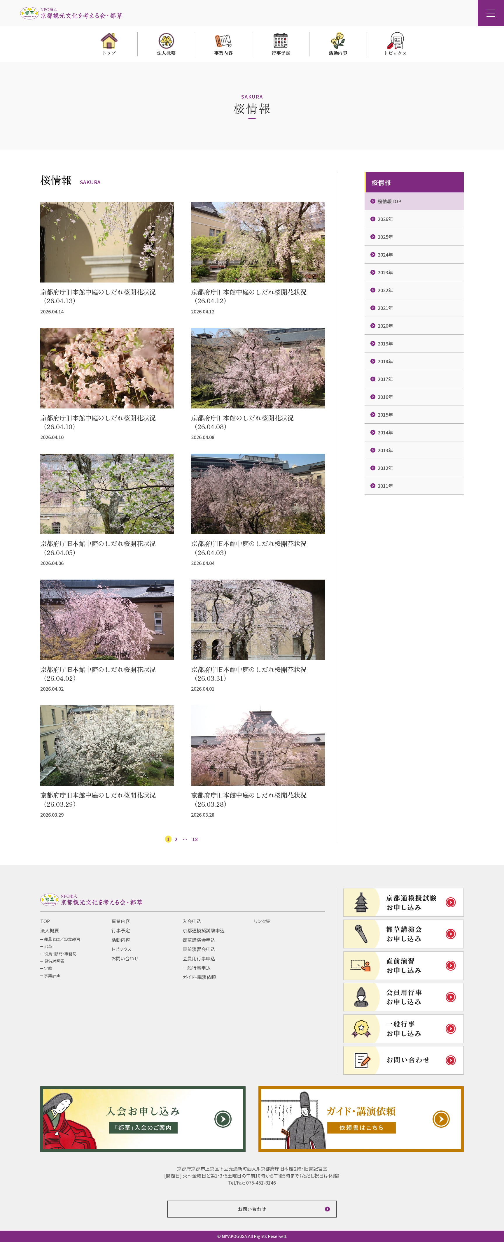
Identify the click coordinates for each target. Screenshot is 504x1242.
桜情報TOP (389, 201)
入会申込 (192, 921)
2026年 (385, 218)
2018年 (385, 361)
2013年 (385, 450)
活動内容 (120, 939)
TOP (45, 921)
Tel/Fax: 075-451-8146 (252, 1182)
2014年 (385, 432)
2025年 (385, 236)
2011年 (385, 485)
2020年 (385, 325)
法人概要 (49, 930)
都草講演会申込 (199, 939)
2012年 (385, 467)
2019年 (385, 343)
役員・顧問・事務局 (60, 954)
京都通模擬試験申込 (204, 930)
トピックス (121, 948)
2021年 (385, 307)
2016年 (385, 396)
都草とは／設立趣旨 (62, 939)
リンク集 (262, 921)
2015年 (385, 414)
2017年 (385, 379)
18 (195, 839)
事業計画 (52, 975)
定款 (48, 968)
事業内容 (120, 921)
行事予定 (120, 930)
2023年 (385, 272)
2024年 (385, 254)
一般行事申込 (197, 967)
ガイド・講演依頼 (199, 976)
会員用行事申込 (199, 958)
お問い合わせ (125, 958)
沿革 (48, 946)
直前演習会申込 (199, 948)
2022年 (385, 290)
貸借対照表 (54, 961)
